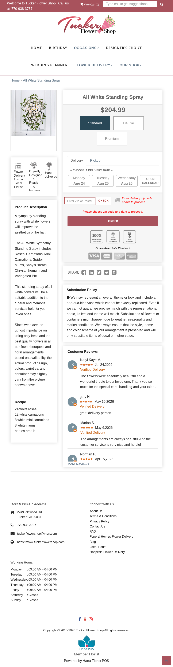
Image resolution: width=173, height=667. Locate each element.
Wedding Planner (49, 65)
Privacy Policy (99, 521)
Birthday (58, 48)
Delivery (76, 160)
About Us (96, 511)
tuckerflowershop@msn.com (37, 533)
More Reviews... (80, 464)
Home (36, 48)
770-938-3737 (21, 9)
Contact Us (97, 526)
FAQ (93, 531)
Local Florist (98, 547)
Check (103, 200)
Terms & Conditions (103, 516)
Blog (93, 542)
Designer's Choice (124, 48)
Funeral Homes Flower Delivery (111, 536)
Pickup (95, 160)
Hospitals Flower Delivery (107, 552)
